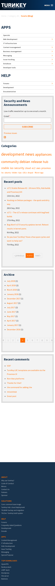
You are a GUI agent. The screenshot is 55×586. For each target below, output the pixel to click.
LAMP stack (5, 570)
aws (38, 168)
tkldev (14, 172)
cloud (28, 168)
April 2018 (11, 285)
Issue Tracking (6, 549)
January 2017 (12, 325)
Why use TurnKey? (7, 480)
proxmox (46, 168)
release (36, 161)
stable (5, 168)
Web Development (8, 546)
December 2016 (13, 329)
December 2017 (13, 298)
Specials (6, 35)
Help (6, 75)
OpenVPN (4, 564)
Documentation (9, 91)
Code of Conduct (7, 483)
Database (7, 63)
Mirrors (3, 486)
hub (45, 162)
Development (8, 87)
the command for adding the (19, 387)
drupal (30, 172)
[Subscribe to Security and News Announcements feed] (5, 137)
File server (5, 576)
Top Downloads (9, 560)
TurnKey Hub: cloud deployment (13, 507)
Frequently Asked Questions (11, 525)
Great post (11, 396)
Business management (12, 51)
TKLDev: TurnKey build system (12, 513)
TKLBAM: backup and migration (12, 510)
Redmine (4, 579)
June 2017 (11, 311)
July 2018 (11, 281)
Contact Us (5, 489)
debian (25, 161)
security (19, 168)
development (12, 154)
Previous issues (10, 133)
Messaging (7, 55)
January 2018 (12, 294)
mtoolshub (12, 391)
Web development (10, 39)
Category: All (13, 16)
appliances (43, 154)
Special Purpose (7, 555)
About (4, 477)
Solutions (6, 501)
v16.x (25, 172)
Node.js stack (6, 567)
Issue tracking (9, 59)
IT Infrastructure (10, 43)
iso (11, 168)
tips (20, 172)
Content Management (9, 540)
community (10, 161)
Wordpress (5, 573)
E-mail (7, 116)
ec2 (33, 168)
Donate (4, 531)
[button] (48, 5)
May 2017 (11, 316)
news (29, 154)
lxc (2, 172)
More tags (39, 172)
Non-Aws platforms (15, 378)
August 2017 (12, 303)
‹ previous (19, 255)
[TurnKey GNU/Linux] (13, 7)
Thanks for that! (14, 383)
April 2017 (11, 320)
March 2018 (12, 289)
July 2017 (11, 307)
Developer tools (9, 67)
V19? (9, 365)
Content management (12, 47)
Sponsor (4, 495)
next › (38, 255)
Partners (4, 492)
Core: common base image (11, 504)
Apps (6, 27)
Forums (6, 83)
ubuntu (8, 172)
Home (3, 16)
